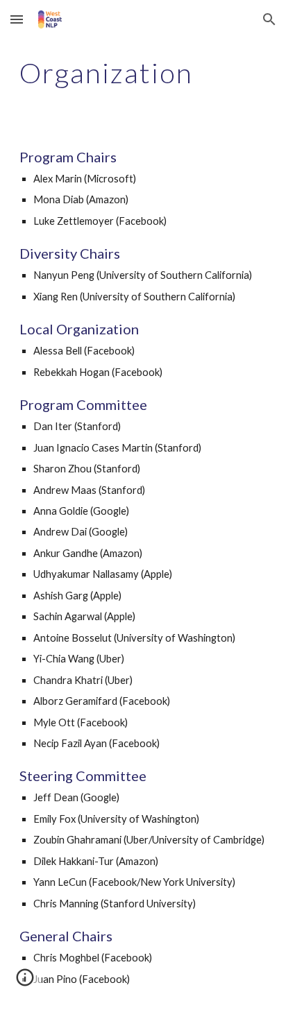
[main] (143, 73)
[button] (16, 19)
